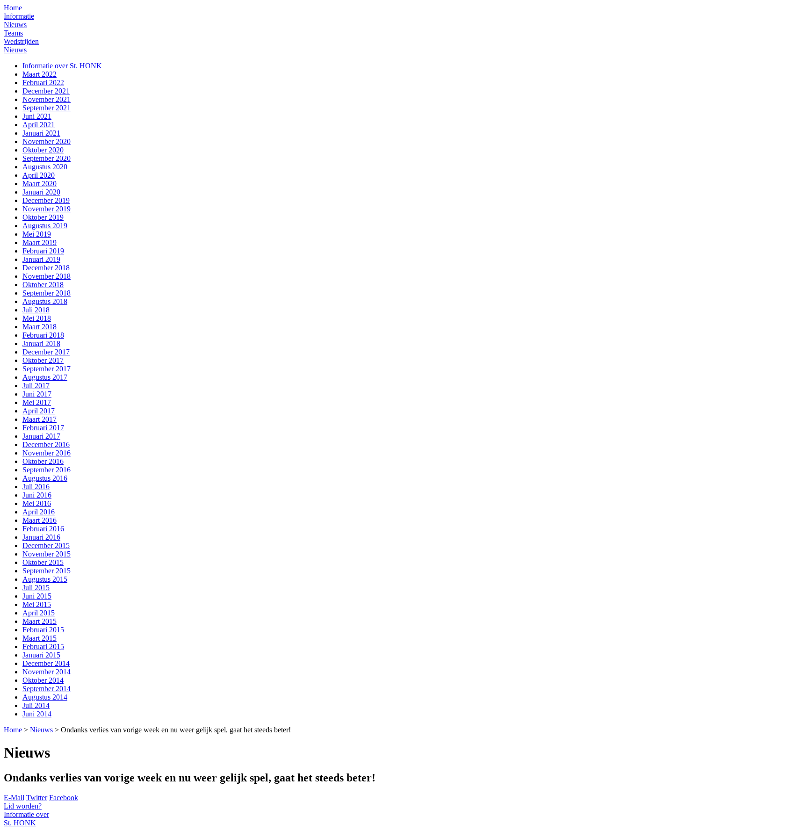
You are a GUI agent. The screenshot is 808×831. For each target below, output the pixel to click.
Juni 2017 (36, 394)
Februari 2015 (43, 630)
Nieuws (15, 25)
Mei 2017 (36, 402)
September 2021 (46, 108)
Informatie (19, 16)
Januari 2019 (41, 259)
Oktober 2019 (43, 217)
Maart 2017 (39, 419)
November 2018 (46, 276)
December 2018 (46, 268)
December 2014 (46, 663)
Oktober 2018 (43, 285)
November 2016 (46, 453)
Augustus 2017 (44, 377)
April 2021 (38, 125)
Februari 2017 (43, 428)
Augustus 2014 (44, 697)
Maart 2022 (39, 74)
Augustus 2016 (44, 478)
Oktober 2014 (43, 680)
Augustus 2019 (44, 226)
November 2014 (46, 672)
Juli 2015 (36, 588)
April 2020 (38, 175)
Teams (13, 33)
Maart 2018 (39, 327)
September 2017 (46, 369)
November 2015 (46, 554)
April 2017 (38, 411)
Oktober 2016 (43, 461)
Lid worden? (23, 806)
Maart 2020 (39, 184)
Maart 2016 (39, 520)
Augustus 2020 (44, 167)
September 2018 (46, 293)
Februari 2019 (43, 251)
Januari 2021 (41, 133)
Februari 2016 (43, 529)
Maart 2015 (39, 621)
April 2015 (38, 613)
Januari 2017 (41, 436)
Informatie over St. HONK (62, 66)
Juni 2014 (36, 714)
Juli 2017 (36, 386)
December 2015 (46, 545)
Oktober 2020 (43, 150)
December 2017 (46, 352)
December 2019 (46, 200)
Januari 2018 (41, 343)
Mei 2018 (36, 318)
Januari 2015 (41, 655)
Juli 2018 (36, 310)
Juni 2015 (36, 596)
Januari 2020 (41, 192)
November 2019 (46, 209)
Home (13, 8)
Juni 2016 (36, 495)
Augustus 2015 (44, 579)
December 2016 (46, 444)
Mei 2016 (36, 503)
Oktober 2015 (43, 562)
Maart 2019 (39, 242)
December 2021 (46, 91)
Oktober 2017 (43, 360)
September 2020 (46, 158)
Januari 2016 (41, 537)
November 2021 (46, 99)
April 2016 (38, 512)
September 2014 (46, 689)
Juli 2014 (36, 705)
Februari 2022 (43, 83)
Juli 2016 (36, 487)
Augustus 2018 (44, 301)
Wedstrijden (21, 41)
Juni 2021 (36, 116)
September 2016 (46, 470)
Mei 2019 (36, 234)
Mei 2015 (36, 604)
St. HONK (26, 818)
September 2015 (46, 571)
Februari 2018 (43, 335)
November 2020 (46, 141)
